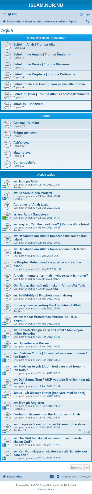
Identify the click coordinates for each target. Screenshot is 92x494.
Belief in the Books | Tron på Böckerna (41, 64)
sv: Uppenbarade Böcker (31, 343)
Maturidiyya (21, 152)
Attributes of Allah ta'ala (30, 204)
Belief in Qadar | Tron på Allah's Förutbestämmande (51, 94)
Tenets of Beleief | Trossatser (46, 37)
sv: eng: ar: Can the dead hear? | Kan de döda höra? (51, 224)
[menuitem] (12, 14)
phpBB (33, 485)
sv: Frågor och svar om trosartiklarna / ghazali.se (49, 424)
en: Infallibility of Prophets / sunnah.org (42, 295)
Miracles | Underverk (28, 104)
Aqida (7, 30)
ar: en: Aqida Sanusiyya (30, 214)
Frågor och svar (25, 133)
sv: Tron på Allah (25, 181)
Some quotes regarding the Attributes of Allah (47, 305)
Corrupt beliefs (24, 162)
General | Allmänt (26, 123)
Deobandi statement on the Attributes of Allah (46, 414)
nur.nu (31, 184)
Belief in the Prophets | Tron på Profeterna (44, 74)
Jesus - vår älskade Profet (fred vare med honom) (49, 393)
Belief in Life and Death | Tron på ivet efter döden (49, 84)
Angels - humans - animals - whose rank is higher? (50, 275)
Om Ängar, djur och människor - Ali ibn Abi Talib (49, 285)
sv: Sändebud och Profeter (32, 193)
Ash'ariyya (21, 142)
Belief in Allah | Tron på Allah (34, 44)
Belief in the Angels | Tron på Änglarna (41, 54)
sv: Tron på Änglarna (28, 403)
